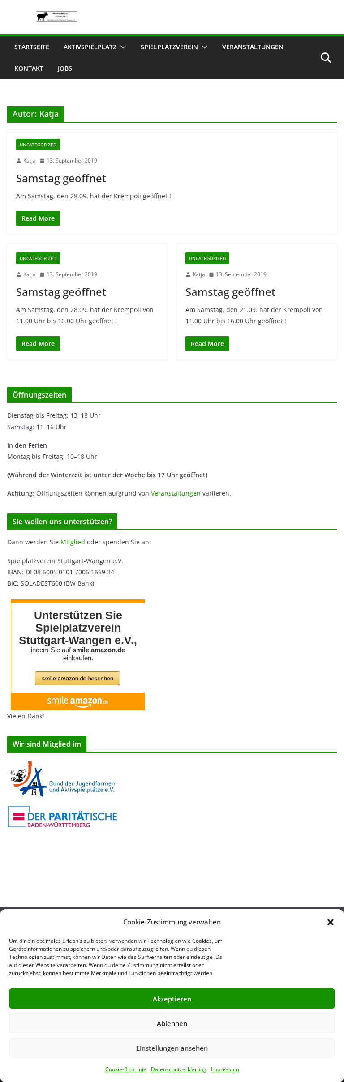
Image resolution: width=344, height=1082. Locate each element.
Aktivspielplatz (90, 47)
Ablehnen (172, 1023)
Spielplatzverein (169, 47)
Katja (29, 160)
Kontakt (28, 68)
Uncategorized (38, 144)
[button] (330, 922)
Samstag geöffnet (61, 178)
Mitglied (72, 542)
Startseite (31, 47)
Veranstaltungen (253, 47)
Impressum (225, 1069)
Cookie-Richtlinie (125, 1069)
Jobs (65, 68)
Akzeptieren (172, 998)
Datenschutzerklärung (178, 1069)
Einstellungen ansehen (172, 1048)
